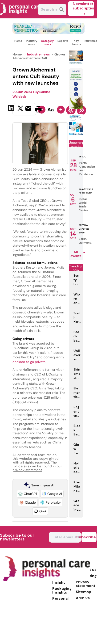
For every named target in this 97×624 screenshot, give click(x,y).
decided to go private (28, 362)
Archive (83, 598)
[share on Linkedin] (11, 108)
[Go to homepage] (46, 580)
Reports (62, 40)
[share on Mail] (28, 109)
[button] (28, 494)
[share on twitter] (20, 109)
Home (18, 40)
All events (75, 254)
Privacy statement (85, 584)
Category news (47, 42)
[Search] (61, 10)
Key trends (76, 42)
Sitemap (83, 592)
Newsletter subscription (83, 5)
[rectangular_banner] (76, 134)
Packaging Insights (62, 590)
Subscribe (88, 537)
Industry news (31, 42)
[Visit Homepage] (20, 17)
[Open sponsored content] (48, 32)
